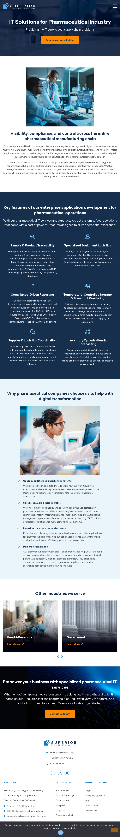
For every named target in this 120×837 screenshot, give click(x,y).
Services (10, 782)
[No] (114, 830)
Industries (64, 782)
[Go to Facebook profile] (53, 773)
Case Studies (91, 805)
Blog (87, 800)
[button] (58, 656)
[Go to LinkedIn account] (60, 773)
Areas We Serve (93, 795)
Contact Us (91, 810)
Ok (60, 832)
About (88, 790)
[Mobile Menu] (115, 6)
